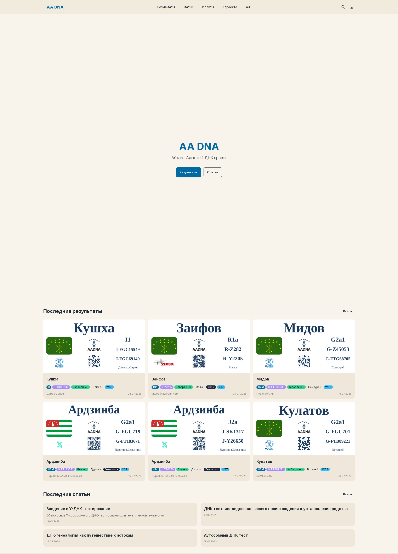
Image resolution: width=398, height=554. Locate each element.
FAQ (247, 7)
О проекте (229, 7)
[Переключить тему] (351, 7)
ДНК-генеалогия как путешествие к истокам (89, 535)
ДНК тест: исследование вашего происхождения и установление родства (276, 509)
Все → (347, 311)
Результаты (166, 7)
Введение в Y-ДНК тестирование (78, 509)
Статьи (187, 7)
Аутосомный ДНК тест (226, 535)
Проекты (207, 7)
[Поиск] (343, 7)
